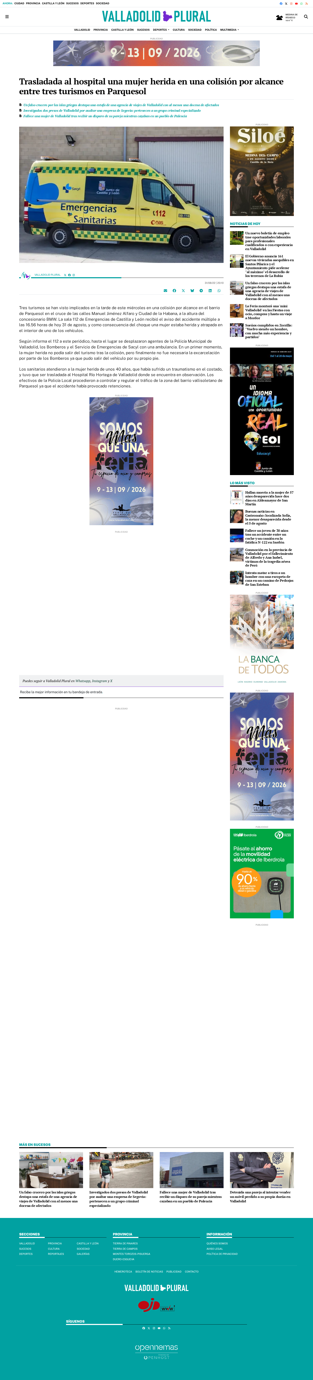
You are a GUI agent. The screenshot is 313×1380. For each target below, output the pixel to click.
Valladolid (27, 1243)
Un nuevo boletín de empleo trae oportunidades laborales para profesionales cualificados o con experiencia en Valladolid (269, 241)
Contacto (191, 1271)
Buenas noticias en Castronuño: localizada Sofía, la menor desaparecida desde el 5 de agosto (268, 517)
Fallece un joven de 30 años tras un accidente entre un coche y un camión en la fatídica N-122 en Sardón (266, 536)
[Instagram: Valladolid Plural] (74, 275)
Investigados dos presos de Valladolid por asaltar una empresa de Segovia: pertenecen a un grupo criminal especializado (112, 110)
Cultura (54, 1248)
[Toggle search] (306, 17)
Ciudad (19, 3)
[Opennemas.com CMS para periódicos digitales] (156, 1352)
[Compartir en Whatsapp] (219, 290)
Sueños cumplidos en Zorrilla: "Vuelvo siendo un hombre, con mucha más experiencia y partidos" (268, 331)
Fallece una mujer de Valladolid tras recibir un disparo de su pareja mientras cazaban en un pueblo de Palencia (105, 116)
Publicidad (173, 1271)
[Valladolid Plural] (156, 17)
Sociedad (102, 3)
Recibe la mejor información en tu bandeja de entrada (61, 692)
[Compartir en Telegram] (201, 290)
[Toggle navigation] (7, 17)
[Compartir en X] (183, 290)
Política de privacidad (222, 1253)
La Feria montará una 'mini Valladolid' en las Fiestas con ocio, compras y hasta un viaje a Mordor (268, 312)
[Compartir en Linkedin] (210, 290)
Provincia (33, 3)
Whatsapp (82, 680)
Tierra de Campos (125, 1248)
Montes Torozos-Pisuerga (131, 1253)
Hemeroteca (123, 1271)
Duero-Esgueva (123, 1259)
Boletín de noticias (149, 1271)
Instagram (99, 680)
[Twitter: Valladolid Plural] (65, 275)
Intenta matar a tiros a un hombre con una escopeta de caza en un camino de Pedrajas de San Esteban (269, 578)
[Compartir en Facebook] (174, 290)
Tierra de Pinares (125, 1243)
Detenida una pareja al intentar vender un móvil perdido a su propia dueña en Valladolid (260, 1196)
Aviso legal (215, 1248)
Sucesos (72, 3)
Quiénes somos (217, 1243)
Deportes (87, 3)
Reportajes (56, 1253)
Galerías (83, 1253)
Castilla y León (53, 3)
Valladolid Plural (47, 274)
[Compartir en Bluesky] (192, 290)
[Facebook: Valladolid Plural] (69, 275)
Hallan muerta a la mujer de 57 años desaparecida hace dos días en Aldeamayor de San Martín (269, 498)
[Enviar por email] (165, 290)
